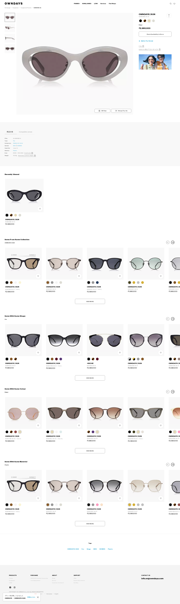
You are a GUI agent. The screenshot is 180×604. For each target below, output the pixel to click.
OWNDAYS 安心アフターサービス (148, 49)
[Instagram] (14, 587)
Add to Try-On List (147, 41)
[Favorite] (174, 3)
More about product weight (25, 155)
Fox (14, 140)
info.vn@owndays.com (152, 578)
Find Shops (112, 3)
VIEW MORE (90, 301)
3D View (103, 111)
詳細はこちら (31, 597)
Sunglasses (12, 580)
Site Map (76, 582)
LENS (10, 582)
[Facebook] (10, 587)
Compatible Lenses (25, 132)
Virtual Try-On (122, 111)
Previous (167, 242)
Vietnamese (49, 593)
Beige (89, 548)
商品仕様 (10, 132)
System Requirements (79, 580)
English (56, 593)
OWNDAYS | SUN (18, 143)
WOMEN (19, 145)
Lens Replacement (35, 580)
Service (54, 580)
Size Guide (27, 153)
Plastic (15, 150)
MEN (14, 145)
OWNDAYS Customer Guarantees (39, 578)
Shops (53, 578)
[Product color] (140, 20)
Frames (11, 578)
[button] (45, 64)
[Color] (7, 215)
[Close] (38, 596)
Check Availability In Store (155, 34)
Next (172, 242)
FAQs (140, 46)
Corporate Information (58, 582)
